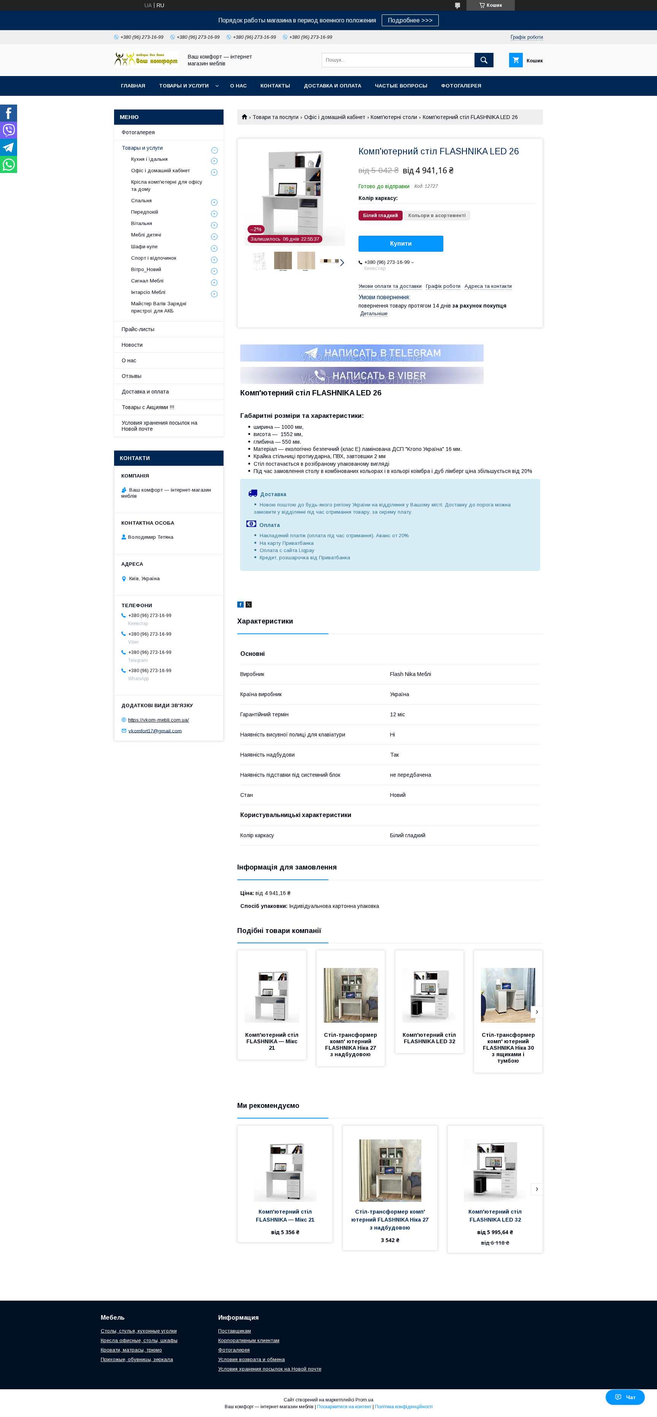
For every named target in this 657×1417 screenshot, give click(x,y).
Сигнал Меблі (147, 281)
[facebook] (240, 606)
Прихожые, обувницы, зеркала (137, 1359)
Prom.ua (364, 1400)
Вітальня (141, 223)
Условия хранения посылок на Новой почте (159, 426)
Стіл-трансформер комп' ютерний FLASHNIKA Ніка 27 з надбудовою (351, 1044)
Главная (133, 86)
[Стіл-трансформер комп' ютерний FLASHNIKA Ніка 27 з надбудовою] (351, 988)
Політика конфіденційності (404, 1406)
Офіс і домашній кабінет (334, 117)
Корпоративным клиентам (248, 1340)
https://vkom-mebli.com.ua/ (158, 720)
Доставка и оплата (332, 86)
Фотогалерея (461, 86)
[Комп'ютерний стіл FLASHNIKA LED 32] (429, 988)
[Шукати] (484, 60)
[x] (249, 606)
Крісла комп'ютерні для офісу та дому (166, 185)
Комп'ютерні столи (394, 117)
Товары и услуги (184, 86)
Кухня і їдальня (149, 159)
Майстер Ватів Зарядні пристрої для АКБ (158, 307)
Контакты (275, 86)
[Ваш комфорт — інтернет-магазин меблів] (146, 66)
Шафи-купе (144, 246)
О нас (238, 86)
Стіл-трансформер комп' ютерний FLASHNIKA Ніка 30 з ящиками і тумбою (509, 1048)
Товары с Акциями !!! (148, 407)
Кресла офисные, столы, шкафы (139, 1340)
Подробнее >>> (410, 20)
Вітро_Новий (146, 269)
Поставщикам (234, 1331)
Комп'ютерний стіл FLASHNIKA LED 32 (430, 1038)
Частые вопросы (401, 86)
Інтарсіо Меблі (148, 292)
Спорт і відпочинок (153, 258)
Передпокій (144, 212)
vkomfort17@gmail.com (155, 730)
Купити (401, 243)
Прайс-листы (138, 329)
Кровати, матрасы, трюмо (131, 1350)
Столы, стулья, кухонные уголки (139, 1331)
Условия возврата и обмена (251, 1359)
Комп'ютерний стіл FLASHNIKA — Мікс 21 (272, 1041)
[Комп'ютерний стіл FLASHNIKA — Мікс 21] (272, 988)
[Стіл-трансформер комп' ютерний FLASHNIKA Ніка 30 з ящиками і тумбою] (508, 988)
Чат (631, 1397)
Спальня (141, 200)
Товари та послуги (275, 117)
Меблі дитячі (146, 235)
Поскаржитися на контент (344, 1406)
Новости (132, 345)
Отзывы (131, 376)
